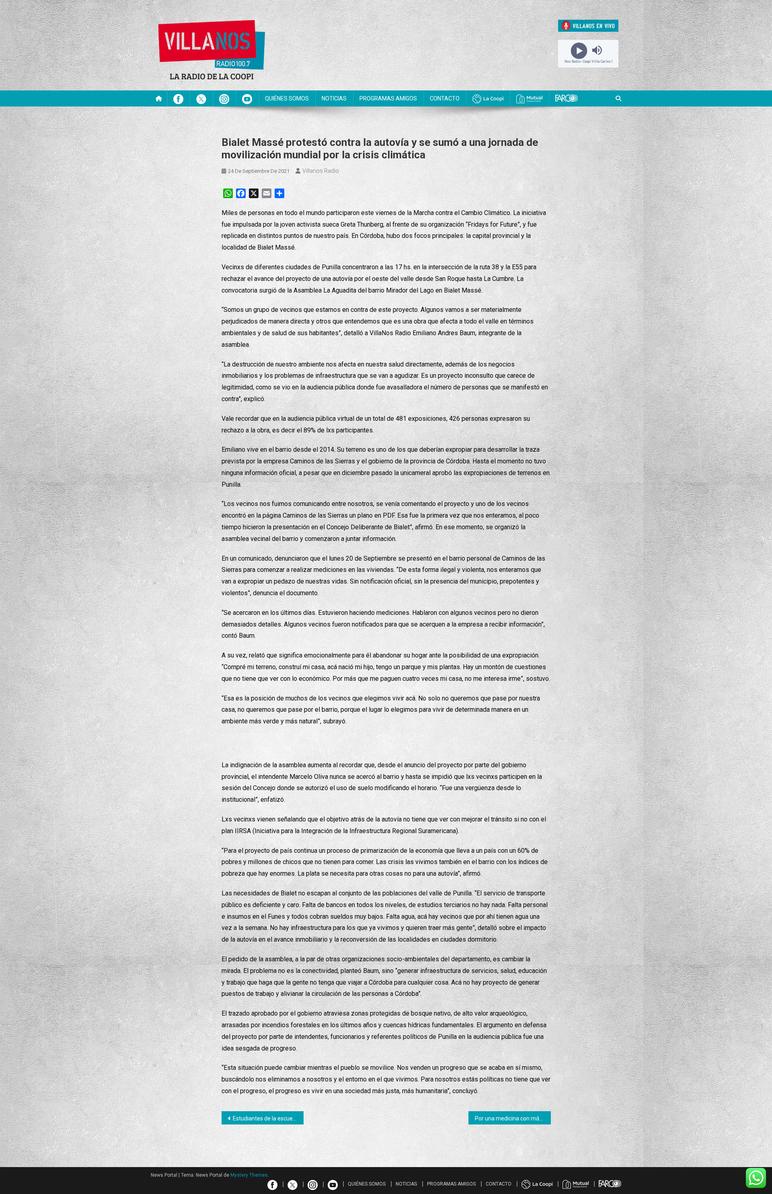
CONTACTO (445, 98)
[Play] (579, 50)
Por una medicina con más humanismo (513, 1118)
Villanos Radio (320, 171)
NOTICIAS (334, 98)
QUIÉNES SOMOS (287, 98)
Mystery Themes (249, 1175)
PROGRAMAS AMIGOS (388, 98)
